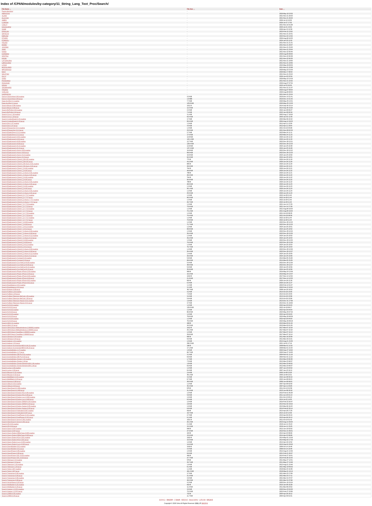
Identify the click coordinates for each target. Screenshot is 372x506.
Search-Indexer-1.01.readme (12, 341)
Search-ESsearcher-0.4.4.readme (13, 128)
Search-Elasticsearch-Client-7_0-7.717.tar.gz (17, 220)
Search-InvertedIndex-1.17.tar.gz (13, 352)
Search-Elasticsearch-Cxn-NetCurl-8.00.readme (18, 262)
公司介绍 (202, 500)
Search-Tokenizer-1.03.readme (12, 464)
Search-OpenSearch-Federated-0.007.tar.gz (17, 413)
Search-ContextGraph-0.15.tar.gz (13, 121)
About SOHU (193, 500)
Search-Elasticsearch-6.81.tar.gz (13, 139)
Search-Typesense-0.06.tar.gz (12, 475)
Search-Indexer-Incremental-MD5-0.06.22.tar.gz (18, 348)
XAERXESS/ (6, 94)
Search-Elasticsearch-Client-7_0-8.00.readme (17, 222)
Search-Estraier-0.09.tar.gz (11, 289)
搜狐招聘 (170, 500)
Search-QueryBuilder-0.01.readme (13, 446)
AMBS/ (4, 20)
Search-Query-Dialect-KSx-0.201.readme (16, 437)
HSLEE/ (4, 43)
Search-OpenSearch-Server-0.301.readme (16, 419)
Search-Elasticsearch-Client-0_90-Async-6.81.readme (20, 164)
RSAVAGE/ (6, 83)
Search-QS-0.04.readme (10, 424)
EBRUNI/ (5, 36)
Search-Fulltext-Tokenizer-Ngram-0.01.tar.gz (17, 303)
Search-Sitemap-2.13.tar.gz (11, 462)
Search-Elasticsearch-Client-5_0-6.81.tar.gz (17, 188)
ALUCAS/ (5, 18)
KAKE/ (4, 52)
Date (281, 9)
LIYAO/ (4, 65)
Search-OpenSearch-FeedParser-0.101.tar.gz (17, 417)
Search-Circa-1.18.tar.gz (10, 117)
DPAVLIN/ (5, 31)
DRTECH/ (5, 34)
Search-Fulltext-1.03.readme (11, 292)
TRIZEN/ (5, 90)
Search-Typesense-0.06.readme (13, 473)
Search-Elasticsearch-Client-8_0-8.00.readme (17, 240)
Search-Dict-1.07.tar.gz (10, 126)
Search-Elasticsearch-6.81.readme (14, 137)
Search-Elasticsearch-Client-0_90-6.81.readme (18, 159)
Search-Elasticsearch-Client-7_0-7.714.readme (18, 209)
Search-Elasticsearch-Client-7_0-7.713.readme (18, 204)
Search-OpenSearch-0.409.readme (14, 388)
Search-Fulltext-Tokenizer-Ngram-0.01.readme (18, 301)
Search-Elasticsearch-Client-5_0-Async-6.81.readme (20, 191)
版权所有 (205, 503)
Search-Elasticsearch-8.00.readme (14, 141)
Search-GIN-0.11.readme (10, 323)
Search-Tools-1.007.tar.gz (10, 471)
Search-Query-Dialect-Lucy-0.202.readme (16, 442)
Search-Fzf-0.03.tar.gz (9, 316)
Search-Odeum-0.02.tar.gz (11, 386)
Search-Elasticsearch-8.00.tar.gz (13, 144)
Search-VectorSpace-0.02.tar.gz (13, 482)
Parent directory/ (7, 11)
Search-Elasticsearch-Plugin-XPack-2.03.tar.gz (18, 274)
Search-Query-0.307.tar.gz (11, 431)
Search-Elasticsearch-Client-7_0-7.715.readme (18, 213)
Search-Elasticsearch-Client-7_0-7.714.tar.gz (17, 211)
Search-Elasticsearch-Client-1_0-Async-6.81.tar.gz (19, 175)
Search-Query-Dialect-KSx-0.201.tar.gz (15, 440)
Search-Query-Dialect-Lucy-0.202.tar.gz (15, 444)
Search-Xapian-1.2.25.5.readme (13, 489)
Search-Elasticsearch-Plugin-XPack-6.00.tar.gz (18, 278)
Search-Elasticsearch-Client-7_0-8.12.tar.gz (17, 229)
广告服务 (177, 500)
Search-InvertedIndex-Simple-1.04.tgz (15, 361)
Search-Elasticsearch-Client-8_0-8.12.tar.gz (17, 247)
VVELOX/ (5, 92)
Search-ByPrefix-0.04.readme (12, 110)
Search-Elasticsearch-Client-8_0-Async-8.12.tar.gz (19, 256)
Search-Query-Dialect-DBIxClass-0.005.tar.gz (17, 435)
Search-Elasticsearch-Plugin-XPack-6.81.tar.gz (18, 283)
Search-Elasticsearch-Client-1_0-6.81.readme (17, 168)
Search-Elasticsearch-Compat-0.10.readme (17, 258)
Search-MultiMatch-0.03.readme (13, 377)
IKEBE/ (4, 45)
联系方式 (185, 500)
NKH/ (4, 72)
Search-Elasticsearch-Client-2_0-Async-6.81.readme (20, 182)
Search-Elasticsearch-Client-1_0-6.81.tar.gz (17, 170)
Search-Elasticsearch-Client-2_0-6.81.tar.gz (17, 179)
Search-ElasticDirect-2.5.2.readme (13, 132)
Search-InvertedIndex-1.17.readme (14, 350)
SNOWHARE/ (7, 87)
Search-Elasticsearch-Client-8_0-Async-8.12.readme (20, 253)
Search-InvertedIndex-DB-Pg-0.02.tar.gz (15, 357)
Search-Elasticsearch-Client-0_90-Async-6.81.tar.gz (19, 166)
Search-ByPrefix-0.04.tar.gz (11, 112)
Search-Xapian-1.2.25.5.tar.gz (12, 491)
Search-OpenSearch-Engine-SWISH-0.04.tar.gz (18, 404)
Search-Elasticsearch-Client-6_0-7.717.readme (18, 195)
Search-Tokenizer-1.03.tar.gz (12, 467)
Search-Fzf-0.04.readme (10, 318)
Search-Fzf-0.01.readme (10, 305)
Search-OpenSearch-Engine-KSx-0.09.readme (18, 393)
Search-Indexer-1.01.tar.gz (11, 343)
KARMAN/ (5, 54)
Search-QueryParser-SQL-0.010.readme (16, 455)
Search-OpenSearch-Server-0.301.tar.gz (15, 422)
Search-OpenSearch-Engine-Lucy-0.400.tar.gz (18, 399)
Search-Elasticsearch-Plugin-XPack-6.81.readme (19, 280)
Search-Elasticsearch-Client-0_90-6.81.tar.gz (17, 161)
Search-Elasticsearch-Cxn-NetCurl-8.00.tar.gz (17, 265)
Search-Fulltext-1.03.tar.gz (11, 294)
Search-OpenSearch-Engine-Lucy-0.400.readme (18, 397)
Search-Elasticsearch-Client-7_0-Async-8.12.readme (20, 235)
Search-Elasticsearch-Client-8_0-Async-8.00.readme (20, 249)
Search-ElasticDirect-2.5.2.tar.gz (13, 135)
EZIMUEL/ (5, 40)
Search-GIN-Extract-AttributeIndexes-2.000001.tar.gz (20, 330)
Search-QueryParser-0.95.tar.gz (13, 453)
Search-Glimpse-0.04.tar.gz (11, 339)
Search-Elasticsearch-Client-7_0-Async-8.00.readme (20, 231)
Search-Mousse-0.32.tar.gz (11, 375)
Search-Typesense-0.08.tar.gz (12, 480)
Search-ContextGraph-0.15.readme (14, 119)
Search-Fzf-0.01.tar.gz (9, 307)
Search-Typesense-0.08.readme (13, 478)
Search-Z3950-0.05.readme (11, 493)
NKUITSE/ (5, 74)
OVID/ (4, 78)
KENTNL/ (5, 56)
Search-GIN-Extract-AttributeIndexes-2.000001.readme (20, 327)
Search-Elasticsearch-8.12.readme (14, 146)
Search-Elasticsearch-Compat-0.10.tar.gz (16, 260)
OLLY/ (4, 76)
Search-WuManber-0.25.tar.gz (12, 487)
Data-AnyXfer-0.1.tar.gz (10, 103)
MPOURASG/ (6, 70)
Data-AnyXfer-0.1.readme (10, 101)
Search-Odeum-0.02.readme (11, 384)
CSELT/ (4, 25)
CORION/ (5, 22)
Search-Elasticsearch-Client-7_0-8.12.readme (17, 227)
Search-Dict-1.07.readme (10, 123)
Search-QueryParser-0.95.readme (13, 451)
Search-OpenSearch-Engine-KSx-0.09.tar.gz (17, 395)
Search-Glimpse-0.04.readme (12, 336)
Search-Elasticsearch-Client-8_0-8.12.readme (17, 244)
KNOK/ (4, 58)
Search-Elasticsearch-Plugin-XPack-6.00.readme (19, 276)
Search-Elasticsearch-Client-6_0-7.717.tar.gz (17, 197)
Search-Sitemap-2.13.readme (12, 460)
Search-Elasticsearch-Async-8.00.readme (16, 150)
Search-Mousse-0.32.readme (12, 372)
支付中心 (162, 500)
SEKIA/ (4, 85)
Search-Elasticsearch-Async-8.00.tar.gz (15, 152)
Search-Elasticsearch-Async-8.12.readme (16, 155)
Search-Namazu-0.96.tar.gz (11, 381)
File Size (190, 9)
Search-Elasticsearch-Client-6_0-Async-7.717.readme (20, 200)
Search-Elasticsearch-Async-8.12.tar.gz (15, 157)
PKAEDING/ (6, 81)
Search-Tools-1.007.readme (11, 469)
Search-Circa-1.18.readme (11, 114)
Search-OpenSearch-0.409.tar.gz (13, 390)
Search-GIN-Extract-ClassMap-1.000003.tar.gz (18, 334)
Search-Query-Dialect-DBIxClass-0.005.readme (18, 433)
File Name (5, 9)
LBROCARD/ (6, 63)
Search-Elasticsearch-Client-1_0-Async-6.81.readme (20, 173)
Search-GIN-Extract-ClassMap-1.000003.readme (18, 332)
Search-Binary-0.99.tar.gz (10, 108)
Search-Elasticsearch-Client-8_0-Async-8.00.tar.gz (19, 251)
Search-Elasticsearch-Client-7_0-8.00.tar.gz (17, 224)
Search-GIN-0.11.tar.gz (9, 325)
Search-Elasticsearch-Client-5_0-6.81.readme (17, 186)
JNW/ (4, 49)
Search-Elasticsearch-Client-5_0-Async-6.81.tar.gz (19, 193)
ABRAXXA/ (6, 13)
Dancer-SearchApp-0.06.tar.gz (12, 99)
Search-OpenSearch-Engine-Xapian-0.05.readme (19, 406)
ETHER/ (5, 38)
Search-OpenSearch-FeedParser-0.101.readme (18, 415)
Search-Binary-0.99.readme (11, 105)
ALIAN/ (4, 16)
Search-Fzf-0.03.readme (10, 314)
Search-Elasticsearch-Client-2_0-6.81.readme (17, 177)
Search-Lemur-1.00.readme (11, 368)
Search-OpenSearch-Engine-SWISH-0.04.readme (19, 401)
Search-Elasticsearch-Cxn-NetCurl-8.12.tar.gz (17, 269)
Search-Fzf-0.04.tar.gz (9, 321)
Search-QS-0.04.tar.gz (9, 426)
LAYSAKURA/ (7, 61)
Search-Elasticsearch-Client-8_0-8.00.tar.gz (17, 242)
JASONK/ (5, 47)
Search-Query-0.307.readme (11, 428)
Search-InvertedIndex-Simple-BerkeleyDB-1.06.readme (21, 363)
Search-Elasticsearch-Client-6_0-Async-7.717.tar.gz (19, 202)
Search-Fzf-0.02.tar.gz (9, 312)
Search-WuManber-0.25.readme (13, 484)
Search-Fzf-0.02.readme (10, 310)
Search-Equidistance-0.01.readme (13, 285)
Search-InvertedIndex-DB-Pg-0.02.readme (16, 354)
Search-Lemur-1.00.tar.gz (10, 370)
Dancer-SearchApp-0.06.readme (13, 96)
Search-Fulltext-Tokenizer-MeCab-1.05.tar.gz (17, 298)
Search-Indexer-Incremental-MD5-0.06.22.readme (19, 345)
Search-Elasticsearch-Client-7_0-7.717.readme (18, 218)
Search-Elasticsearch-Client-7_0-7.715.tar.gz (17, 215)
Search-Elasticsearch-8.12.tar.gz (13, 148)
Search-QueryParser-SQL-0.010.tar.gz (15, 458)
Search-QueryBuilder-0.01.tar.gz (13, 449)
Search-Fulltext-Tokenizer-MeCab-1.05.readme (18, 296)
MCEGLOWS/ (6, 67)
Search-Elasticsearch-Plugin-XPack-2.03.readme (19, 271)
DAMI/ (4, 29)
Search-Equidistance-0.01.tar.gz (13, 287)
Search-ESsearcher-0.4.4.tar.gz (12, 130)
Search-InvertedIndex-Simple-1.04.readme (16, 359)
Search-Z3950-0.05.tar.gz (10, 496)
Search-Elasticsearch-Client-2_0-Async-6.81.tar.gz (19, 184)
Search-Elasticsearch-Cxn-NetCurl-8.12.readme (18, 267)
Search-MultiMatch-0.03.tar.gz (12, 379)
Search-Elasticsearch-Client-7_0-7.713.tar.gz (17, 206)
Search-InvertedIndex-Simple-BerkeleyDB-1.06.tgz (19, 366)
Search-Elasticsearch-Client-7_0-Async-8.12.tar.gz (19, 238)
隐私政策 (210, 500)
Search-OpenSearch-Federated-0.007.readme (18, 410)
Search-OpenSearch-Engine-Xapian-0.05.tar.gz (18, 408)
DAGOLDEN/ (6, 27)
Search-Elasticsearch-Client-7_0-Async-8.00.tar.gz (19, 233)
